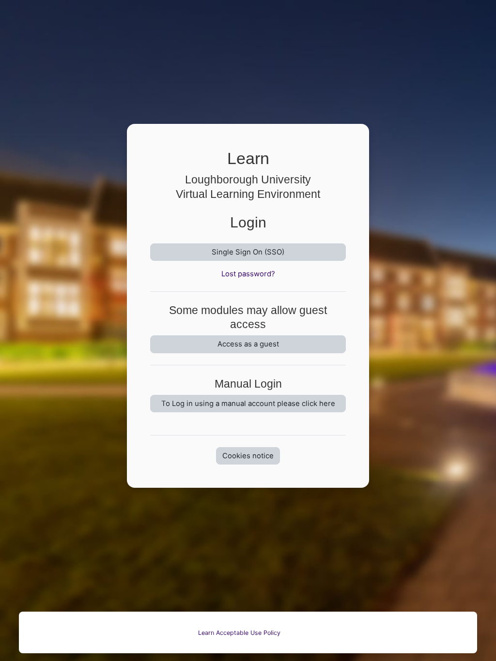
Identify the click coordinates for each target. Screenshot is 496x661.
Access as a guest (248, 344)
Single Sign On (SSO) (248, 252)
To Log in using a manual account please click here (248, 403)
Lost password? (248, 274)
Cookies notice (248, 455)
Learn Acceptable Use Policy (239, 632)
